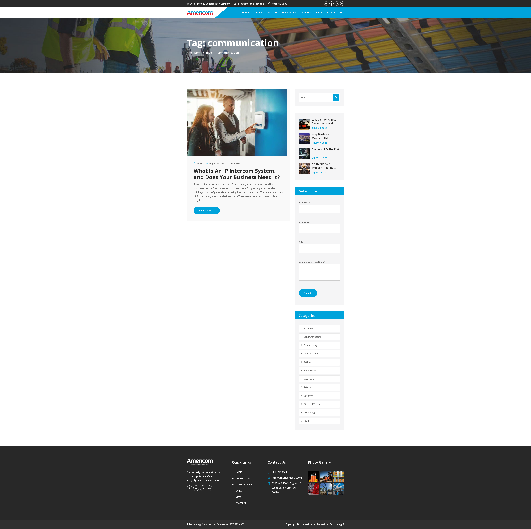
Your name (304, 202)
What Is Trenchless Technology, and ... (324, 121)
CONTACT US (334, 12)
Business (235, 163)
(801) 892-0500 (279, 3)
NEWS (319, 12)
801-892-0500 (279, 472)
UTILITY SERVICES (285, 12)
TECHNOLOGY (262, 12)
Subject (303, 242)
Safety (307, 387)
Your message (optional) (312, 262)
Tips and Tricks (312, 404)
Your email (304, 222)
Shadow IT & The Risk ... (325, 151)
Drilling (307, 362)
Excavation (309, 378)
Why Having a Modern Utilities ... (324, 136)
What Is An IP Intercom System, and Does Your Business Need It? (237, 173)
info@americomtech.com (251, 3)
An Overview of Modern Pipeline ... (324, 166)
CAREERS (306, 12)
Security (308, 395)
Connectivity (310, 345)
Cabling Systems (312, 336)
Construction (311, 353)
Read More (205, 210)
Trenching (309, 412)
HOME (245, 12)
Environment (310, 370)
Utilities (308, 421)
